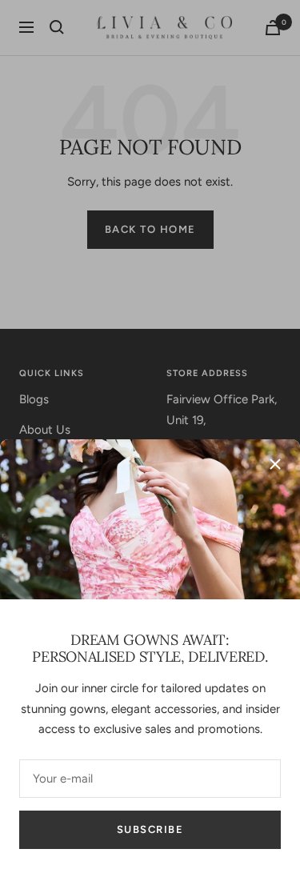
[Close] (275, 464)
